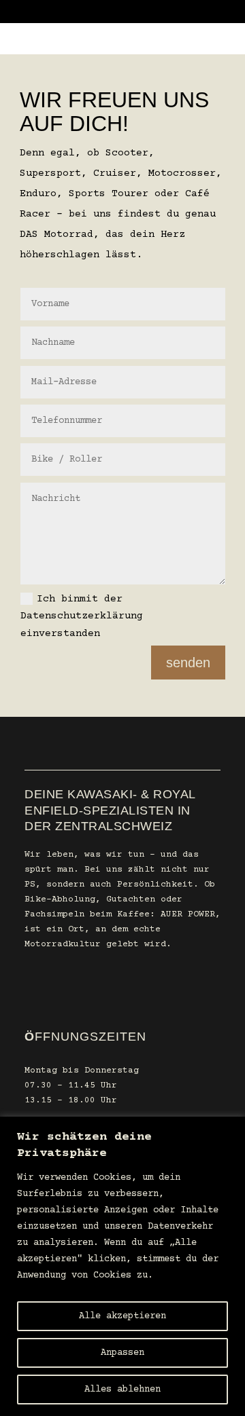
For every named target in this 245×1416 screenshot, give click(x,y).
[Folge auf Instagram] (68, 988)
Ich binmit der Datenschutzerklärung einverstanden (81, 616)
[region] (122, 1266)
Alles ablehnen (122, 1389)
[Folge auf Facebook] (30, 988)
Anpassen (122, 1352)
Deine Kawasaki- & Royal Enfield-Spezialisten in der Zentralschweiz (109, 810)
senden (188, 662)
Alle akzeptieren (122, 1316)
